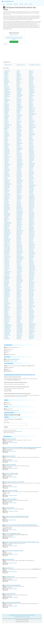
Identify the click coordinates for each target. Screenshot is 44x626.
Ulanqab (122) (19, 276)
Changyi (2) (6, 90)
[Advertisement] (22, 52)
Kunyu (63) (31, 176)
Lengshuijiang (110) (7, 183)
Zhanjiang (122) (19, 327)
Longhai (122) (6, 197)
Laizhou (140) (31, 178)
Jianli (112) (6, 158)
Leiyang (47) (6, 182)
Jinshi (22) (31, 167)
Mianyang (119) (7, 209)
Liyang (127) (6, 196)
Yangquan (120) (32, 306)
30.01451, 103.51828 (12, 451)
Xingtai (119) (31, 295)
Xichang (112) (6, 293)
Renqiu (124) (19, 237)
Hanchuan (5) (6, 134)
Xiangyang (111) (7, 290)
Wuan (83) (31, 280)
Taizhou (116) (6, 266)
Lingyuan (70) (6, 191)
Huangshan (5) (7, 149)
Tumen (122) (6, 274)
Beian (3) (18, 80)
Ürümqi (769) (31, 276)
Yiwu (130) (18, 314)
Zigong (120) (31, 336)
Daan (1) (18, 97)
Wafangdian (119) (7, 277)
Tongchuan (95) (19, 271)
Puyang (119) (31, 226)
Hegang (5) (31, 137)
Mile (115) (31, 209)
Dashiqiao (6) (19, 101)
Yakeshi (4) (6, 305)
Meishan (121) (31, 207)
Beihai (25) (31, 80)
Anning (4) (31, 72)
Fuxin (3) (30, 118)
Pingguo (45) (31, 223)
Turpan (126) (31, 274)
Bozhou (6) (31, 85)
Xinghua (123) (19, 294)
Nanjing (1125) (7, 214)
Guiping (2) (31, 128)
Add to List (14, 430)
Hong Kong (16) (19, 143)
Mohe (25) (6, 212)
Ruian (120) (31, 239)
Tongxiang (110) (32, 273)
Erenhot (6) (31, 112)
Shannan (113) (31, 246)
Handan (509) (19, 134)
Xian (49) (18, 288)
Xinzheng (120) (19, 301)
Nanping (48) (31, 214)
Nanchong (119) (19, 213)
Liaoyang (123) (31, 186)
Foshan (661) (19, 116)
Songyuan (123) (19, 260)
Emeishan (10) (31, 111)
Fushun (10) (19, 118)
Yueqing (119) (19, 319)
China (6, 44)
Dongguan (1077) (32, 107)
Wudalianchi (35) (32, 282)
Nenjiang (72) (31, 217)
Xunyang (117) (6, 304)
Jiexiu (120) (6, 161)
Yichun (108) (31, 310)
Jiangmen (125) (32, 155)
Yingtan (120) (31, 312)
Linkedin (20, 616)
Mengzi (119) (31, 208)
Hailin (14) (18, 132)
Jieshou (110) (31, 160)
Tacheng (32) (6, 263)
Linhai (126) (19, 191)
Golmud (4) (31, 123)
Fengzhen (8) (31, 115)
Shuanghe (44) (31, 256)
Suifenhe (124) (7, 261)
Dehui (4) (30, 102)
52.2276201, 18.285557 (13, 476)
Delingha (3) (6, 104)
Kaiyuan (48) (31, 172)
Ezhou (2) (18, 113)
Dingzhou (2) (6, 107)
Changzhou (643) (7, 91)
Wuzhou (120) (31, 287)
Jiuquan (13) (19, 170)
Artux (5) (5, 75)
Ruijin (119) (19, 240)
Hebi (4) (30, 135)
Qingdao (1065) (7, 230)
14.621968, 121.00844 (12, 502)
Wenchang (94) (19, 279)
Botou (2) (18, 85)
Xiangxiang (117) (32, 289)
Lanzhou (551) (6, 181)
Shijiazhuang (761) (32, 253)
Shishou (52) (19, 255)
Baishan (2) (6, 76)
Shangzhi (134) (19, 246)
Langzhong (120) (20, 180)
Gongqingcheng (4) (7, 124)
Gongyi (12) (19, 124)
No (7, 420)
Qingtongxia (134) (20, 230)
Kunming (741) (7, 176)
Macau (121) (19, 204)
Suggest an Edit (19, 431)
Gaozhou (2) (6, 123)
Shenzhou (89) (31, 252)
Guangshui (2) (6, 127)
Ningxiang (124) (19, 219)
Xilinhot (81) (31, 293)
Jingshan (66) (31, 165)
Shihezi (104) (19, 253)
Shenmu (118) (31, 251)
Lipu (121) (18, 193)
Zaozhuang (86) (19, 323)
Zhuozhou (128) (19, 334)
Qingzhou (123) (32, 231)
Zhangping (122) (7, 326)
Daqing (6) (6, 101)
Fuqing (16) (6, 118)
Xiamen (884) (6, 288)
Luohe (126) (19, 202)
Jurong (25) (19, 171)
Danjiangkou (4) (7, 100)
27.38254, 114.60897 (13, 361)
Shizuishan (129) (7, 256)
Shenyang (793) (7, 252)
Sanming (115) (19, 242)
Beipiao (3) (31, 81)
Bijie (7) (18, 84)
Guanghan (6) (31, 126)
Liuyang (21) (19, 194)
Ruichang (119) (7, 240)
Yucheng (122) (6, 319)
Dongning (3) (6, 108)
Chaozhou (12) (7, 92)
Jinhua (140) (31, 166)
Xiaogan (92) (19, 292)
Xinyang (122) (19, 300)
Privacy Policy (23, 615)
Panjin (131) (19, 220)
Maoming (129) (7, 207)
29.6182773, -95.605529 (13, 486)
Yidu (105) (6, 311)
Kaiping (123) (19, 172)
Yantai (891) (19, 309)
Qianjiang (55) (31, 228)
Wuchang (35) (6, 282)
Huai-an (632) (31, 145)
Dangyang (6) (31, 99)
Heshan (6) (6, 140)
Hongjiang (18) (7, 144)
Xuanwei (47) (19, 303)
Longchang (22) (19, 196)
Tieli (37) (6, 269)
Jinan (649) (6, 162)
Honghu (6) (31, 143)
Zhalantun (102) (32, 323)
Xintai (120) (19, 299)
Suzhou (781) (31, 262)
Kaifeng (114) (31, 171)
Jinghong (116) (32, 164)
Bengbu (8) (31, 83)
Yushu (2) (30, 321)
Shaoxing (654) (7, 250)
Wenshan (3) (6, 280)
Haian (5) (6, 131)
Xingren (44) (19, 295)
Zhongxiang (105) (32, 331)
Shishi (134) (6, 255)
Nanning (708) (19, 214)
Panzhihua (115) (7, 221)
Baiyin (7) (18, 76)
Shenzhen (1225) (20, 252)
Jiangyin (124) (19, 156)
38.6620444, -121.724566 (13, 554)
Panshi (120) (31, 220)
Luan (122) (18, 199)
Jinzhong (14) (6, 169)
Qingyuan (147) (7, 231)
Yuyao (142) (19, 322)
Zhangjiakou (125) (32, 325)
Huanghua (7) (31, 148)
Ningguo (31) (6, 219)
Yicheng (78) (19, 310)
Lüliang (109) (31, 201)
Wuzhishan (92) (7, 287)
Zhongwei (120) (19, 331)
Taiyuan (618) (31, 264)
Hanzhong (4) (6, 135)
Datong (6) (31, 101)
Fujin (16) (18, 117)
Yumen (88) (31, 320)
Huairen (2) (6, 148)
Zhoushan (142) (19, 332)
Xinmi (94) (31, 298)
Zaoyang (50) (6, 323)
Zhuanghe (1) (31, 332)
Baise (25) (31, 75)
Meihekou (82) (19, 207)
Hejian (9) (18, 138)
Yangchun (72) (6, 306)
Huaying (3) (31, 149)
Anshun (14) (6, 74)
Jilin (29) (30, 161)
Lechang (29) (31, 181)
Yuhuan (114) (6, 320)
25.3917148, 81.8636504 (13, 442)
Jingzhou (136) (19, 166)
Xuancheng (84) (7, 303)
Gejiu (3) (18, 123)
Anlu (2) (18, 72)
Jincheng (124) (31, 162)
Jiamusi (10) (31, 154)
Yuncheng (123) (7, 321)
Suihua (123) (19, 261)
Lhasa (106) (31, 183)
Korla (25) (31, 175)
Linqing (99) (31, 191)
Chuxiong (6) (19, 96)
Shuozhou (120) (19, 258)
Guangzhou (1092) (32, 127)
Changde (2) (6, 88)
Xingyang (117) (7, 296)
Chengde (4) (19, 92)
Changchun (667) (32, 86)
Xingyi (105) (19, 296)
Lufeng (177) (6, 201)
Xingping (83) (6, 295)
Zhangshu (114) (19, 326)
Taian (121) (19, 263)
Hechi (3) (6, 137)
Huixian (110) (31, 150)
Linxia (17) (6, 192)
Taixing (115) (19, 264)
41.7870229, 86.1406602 (13, 571)
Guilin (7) (18, 128)
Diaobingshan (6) (20, 106)
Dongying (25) (19, 110)
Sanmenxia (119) (7, 242)
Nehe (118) (6, 217)
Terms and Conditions (31, 615)
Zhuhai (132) (19, 333)
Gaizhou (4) (6, 121)
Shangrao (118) (32, 245)
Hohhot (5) (6, 143)
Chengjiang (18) (7, 94)
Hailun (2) (31, 132)
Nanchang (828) (7, 213)
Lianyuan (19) (19, 185)
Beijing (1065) (6, 81)
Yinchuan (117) (19, 311)
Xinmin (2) (6, 299)
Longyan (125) (31, 198)
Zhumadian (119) (7, 334)
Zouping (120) (6, 338)
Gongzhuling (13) (32, 124)
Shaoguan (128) (7, 248)
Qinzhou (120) (31, 233)
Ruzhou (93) (19, 241)
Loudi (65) (6, 199)
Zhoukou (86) (6, 332)
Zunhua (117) (19, 338)
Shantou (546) (6, 247)
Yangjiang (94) (19, 306)
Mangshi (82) (19, 206)
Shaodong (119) (32, 247)
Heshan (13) (19, 140)
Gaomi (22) (6, 122)
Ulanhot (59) (6, 276)
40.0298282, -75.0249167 (13, 606)
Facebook (16, 616)
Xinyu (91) (6, 301)
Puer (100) (31, 225)
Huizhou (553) (6, 151)
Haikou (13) (6, 132)
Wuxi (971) (6, 285)
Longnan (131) (7, 198)
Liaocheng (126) (19, 186)
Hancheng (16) (31, 133)
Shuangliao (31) (7, 257)
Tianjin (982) (19, 268)
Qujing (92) (19, 236)
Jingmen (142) (19, 165)
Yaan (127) (31, 304)
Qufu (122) (6, 236)
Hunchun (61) (19, 153)
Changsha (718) (19, 89)
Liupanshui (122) (7, 194)
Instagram (28, 616)
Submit (6, 426)
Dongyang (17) (7, 110)
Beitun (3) (6, 83)
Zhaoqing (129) (7, 328)
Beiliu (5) (18, 81)
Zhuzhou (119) (31, 334)
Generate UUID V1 (14, 41)
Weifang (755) (6, 278)
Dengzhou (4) (6, 105)
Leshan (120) (19, 183)
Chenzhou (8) (19, 94)
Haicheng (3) (19, 131)
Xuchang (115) (31, 303)
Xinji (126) (6, 298)
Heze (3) (5, 142)
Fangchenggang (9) (32, 113)
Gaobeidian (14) (32, 121)
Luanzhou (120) (32, 199)
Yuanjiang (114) (19, 317)
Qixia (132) (18, 235)
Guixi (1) (5, 129)
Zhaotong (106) (19, 328)
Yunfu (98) (18, 321)
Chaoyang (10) (31, 91)
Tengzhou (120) (32, 267)
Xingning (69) (31, 294)
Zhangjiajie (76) (19, 325)
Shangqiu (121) (19, 245)
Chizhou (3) (6, 95)
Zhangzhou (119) (7, 327)
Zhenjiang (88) (19, 330)
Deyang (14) (31, 105)
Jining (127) (6, 167)
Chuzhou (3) (31, 96)
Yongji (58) (18, 316)
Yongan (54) (31, 315)
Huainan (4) (31, 147)
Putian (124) (19, 226)
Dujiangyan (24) (32, 110)
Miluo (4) (6, 210)
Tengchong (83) (19, 267)
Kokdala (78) (19, 175)
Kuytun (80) (19, 177)
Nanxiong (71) (19, 215)
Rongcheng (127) (7, 239)
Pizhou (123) (19, 225)
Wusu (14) (18, 284)
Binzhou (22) (31, 84)
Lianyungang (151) (32, 185)
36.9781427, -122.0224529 (13, 460)
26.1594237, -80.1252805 (13, 468)
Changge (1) (19, 88)
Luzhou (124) (31, 203)
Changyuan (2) (19, 90)
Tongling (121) (31, 272)
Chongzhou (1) (31, 95)
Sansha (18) (31, 242)
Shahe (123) (19, 244)
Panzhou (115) (19, 221)
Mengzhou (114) (20, 208)
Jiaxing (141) (6, 160)
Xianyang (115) (7, 292)
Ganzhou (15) (19, 121)
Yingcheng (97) (31, 311)
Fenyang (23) (6, 116)
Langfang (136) (7, 180)
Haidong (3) (31, 131)
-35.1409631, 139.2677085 (13, 511)
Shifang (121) (6, 253)
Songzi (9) (31, 260)
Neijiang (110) (19, 217)
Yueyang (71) (31, 319)
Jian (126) (6, 155)
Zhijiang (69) (31, 330)
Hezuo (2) (31, 142)
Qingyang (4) (31, 230)
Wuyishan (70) (31, 285)
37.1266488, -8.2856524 (13, 495)
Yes (5, 420)
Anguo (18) (31, 70)
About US (21, 4)
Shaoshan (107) (19, 248)
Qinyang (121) (19, 233)
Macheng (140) (31, 204)
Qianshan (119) (7, 229)
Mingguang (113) (20, 210)
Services (26, 4)
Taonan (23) (6, 267)
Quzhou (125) (31, 236)
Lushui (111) (19, 203)
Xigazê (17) (19, 293)
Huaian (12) (19, 145)
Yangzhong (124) (7, 307)
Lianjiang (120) (7, 185)
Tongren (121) (6, 273)
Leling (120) (31, 182)
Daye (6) (5, 102)
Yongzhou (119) (7, 317)
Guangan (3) (6, 126)
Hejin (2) (30, 138)
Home (4, 4)
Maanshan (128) (7, 204)
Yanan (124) (19, 305)
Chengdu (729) (31, 92)
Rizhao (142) (31, 237)
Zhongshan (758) (7, 331)
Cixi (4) (5, 97)
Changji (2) (31, 88)
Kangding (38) (6, 174)
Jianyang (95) (31, 158)
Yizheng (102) (19, 315)
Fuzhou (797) (31, 119)
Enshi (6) (18, 112)
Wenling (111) (31, 279)
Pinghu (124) (6, 224)
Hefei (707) (19, 137)
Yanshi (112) (6, 309)
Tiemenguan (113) (32, 269)
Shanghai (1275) (32, 244)
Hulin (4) (18, 151)
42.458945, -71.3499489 (13, 588)
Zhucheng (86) (7, 333)
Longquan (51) (19, 198)
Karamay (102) (19, 174)
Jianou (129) (19, 158)
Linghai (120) (19, 190)
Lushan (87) (6, 203)
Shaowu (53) (31, 248)
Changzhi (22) (31, 90)
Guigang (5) (6, 128)
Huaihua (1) (19, 147)
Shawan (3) (31, 250)
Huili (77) (18, 150)
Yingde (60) (6, 312)
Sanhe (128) (31, 241)
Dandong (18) (19, 99)
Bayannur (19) (19, 79)
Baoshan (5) (19, 78)
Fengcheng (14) (19, 115)
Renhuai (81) (6, 237)
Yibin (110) (31, 309)
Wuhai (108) (19, 283)
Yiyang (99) (6, 315)
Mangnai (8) (6, 206)
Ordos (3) (6, 220)
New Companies (10, 4)
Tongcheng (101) (7, 271)
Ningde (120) (31, 218)
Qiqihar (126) (31, 234)
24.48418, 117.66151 (12, 537)
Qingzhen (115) (19, 231)
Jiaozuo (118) (31, 159)
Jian (4, 44)
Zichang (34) (19, 336)
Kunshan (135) (19, 176)
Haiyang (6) (19, 133)
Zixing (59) (6, 337)
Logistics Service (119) (21, 64)
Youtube (23, 616)
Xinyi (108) (31, 300)
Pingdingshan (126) (7, 223)
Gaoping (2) (19, 122)
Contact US (18, 615)
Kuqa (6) (5, 177)
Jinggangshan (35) (20, 164)
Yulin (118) (18, 320)
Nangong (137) (31, 213)
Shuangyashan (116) (20, 257)
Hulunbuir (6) (6, 153)
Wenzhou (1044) (20, 280)
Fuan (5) (30, 116)
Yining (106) (6, 314)
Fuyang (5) (6, 119)
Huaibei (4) (6, 147)
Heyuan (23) (31, 140)
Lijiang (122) (31, 187)
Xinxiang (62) (31, 299)
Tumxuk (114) (19, 274)
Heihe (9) (6, 138)
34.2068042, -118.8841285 (13, 597)
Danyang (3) (19, 100)
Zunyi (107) (31, 338)
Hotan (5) (18, 144)
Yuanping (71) (31, 317)
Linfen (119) (31, 188)
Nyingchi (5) (31, 219)
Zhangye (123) (31, 326)
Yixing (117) (31, 314)
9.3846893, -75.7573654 (13, 545)
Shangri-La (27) (7, 246)
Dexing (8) (18, 105)
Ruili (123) (31, 240)
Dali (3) (30, 97)
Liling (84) (6, 188)
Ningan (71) (6, 218)
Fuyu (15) (18, 119)
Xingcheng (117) (7, 294)
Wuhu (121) (6, 284)
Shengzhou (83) (19, 251)
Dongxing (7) (31, 108)
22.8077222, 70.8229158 (13, 580)
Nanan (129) (31, 212)
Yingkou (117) (19, 312)
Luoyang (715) (31, 202)
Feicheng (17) (6, 115)
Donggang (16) (19, 107)
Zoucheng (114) (32, 337)
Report (12, 432)
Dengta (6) (31, 104)
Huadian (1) (6, 145)
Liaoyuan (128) (7, 187)
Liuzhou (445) (31, 194)
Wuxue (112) (19, 285)
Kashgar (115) (31, 174)
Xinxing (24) (6, 300)
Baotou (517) (31, 78)
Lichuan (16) (19, 187)
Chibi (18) (30, 94)
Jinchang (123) (19, 162)
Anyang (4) (19, 74)
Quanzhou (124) (32, 235)
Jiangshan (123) (7, 156)
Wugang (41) (6, 283)
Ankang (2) (6, 72)
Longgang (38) (31, 196)
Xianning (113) (19, 290)
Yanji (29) (30, 307)
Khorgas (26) (6, 175)
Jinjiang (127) (19, 167)
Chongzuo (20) (7, 96)
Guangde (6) (19, 126)
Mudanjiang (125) (20, 212)
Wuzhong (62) (19, 287)
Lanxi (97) (31, 180)
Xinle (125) (18, 298)
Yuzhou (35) (31, 322)
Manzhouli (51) (31, 206)
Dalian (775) (6, 99)
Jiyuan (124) (6, 171)
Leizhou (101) (19, 182)
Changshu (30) (31, 89)
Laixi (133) (6, 178)
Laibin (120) (31, 177)
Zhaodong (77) (31, 327)
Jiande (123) (19, 155)
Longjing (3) (19, 197)
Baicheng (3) (19, 75)
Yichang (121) (6, 310)
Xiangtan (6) (19, 289)
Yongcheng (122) (7, 316)
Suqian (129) (19, 262)
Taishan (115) (6, 264)
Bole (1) (5, 85)
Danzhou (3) (31, 100)
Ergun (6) (6, 113)
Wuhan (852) (31, 283)
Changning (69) (7, 89)
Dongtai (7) (19, 108)
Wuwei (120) (31, 284)
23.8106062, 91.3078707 (13, 563)
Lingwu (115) (31, 190)
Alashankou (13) (7, 70)
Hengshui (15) (19, 139)
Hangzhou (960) (32, 134)
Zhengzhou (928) (7, 330)
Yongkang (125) (32, 316)
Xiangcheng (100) (7, 289)
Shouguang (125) (20, 256)
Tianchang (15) (7, 268)
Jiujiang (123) (6, 170)
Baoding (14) (31, 76)
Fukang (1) (31, 117)
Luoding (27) (6, 202)
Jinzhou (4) (19, 169)
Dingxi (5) (30, 106)
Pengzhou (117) (32, 221)
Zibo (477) (6, 336)
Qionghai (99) (6, 234)
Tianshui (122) (31, 268)
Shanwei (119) (19, 247)
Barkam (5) (6, 79)
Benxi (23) (6, 84)
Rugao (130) (19, 239)
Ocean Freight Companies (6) (34, 64)
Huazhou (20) (6, 150)
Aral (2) (30, 74)
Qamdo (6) (6, 228)
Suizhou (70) (6, 262)
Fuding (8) (6, 117)
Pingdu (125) (19, 223)
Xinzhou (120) (31, 301)
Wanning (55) (19, 277)
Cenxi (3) (18, 86)
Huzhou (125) (19, 154)
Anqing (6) (6, 73)
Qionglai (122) (19, 234)
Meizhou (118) (6, 208)
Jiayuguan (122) (19, 160)
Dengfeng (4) (19, 104)
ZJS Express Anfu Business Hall (13, 359)
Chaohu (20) (19, 91)
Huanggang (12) (20, 148)
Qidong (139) (31, 229)
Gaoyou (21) (31, 122)
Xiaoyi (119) (31, 292)
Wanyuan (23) (31, 277)
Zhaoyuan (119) (32, 328)
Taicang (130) (31, 263)
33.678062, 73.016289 (12, 529)
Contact (30, 4)
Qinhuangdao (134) (7, 233)
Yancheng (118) (32, 305)
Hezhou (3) (19, 142)
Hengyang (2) (31, 139)
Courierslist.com (8, 1)
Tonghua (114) (31, 271)
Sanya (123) (6, 244)
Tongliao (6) (19, 272)
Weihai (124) (19, 278)
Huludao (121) (31, 151)
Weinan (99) (6, 279)
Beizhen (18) (19, 83)
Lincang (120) (19, 188)
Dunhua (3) (6, 111)
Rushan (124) (6, 241)
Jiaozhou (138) (19, 159)
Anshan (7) (31, 73)
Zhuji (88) (30, 333)
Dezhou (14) (6, 106)
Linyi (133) (31, 192)
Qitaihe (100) (6, 235)
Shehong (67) (6, 251)
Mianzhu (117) (19, 209)
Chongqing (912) (20, 95)
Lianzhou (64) (6, 186)
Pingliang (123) (19, 224)
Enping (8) (6, 112)
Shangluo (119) (7, 245)
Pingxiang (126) (7, 225)
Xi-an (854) (31, 288)
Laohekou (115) (19, 181)
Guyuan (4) (31, 129)
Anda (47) (18, 70)
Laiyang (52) (19, 178)
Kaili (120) (6, 172)
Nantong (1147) (7, 215)
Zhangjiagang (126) (7, 325)
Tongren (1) (19, 273)
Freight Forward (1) (7, 64)
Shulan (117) (6, 258)
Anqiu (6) (18, 73)
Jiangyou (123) (31, 156)
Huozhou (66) (31, 153)
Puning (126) (6, 226)
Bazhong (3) (31, 79)
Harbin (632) (19, 135)
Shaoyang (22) (19, 250)
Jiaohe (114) (6, 159)
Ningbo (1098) (19, 218)
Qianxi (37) (19, 229)
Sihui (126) (31, 258)
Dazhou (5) (19, 102)
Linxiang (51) (19, 192)
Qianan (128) (19, 228)
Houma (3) (31, 144)
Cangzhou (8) (6, 86)
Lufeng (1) (18, 201)
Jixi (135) (30, 170)
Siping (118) (6, 260)
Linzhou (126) (6, 193)
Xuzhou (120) (19, 304)
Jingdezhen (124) (7, 164)
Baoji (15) (6, 78)
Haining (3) (6, 133)
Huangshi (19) (19, 149)
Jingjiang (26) (6, 165)
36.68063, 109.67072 (12, 519)
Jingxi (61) (6, 166)
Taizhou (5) (19, 266)
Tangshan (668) (32, 266)
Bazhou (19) (6, 80)
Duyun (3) (18, 111)
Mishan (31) (31, 210)
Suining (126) (31, 261)
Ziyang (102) (19, 337)
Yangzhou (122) (19, 307)
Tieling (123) (19, 269)
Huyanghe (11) (7, 154)
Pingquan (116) (32, 224)
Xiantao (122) (31, 290)
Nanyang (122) (31, 215)
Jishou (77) (31, 169)
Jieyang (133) (19, 161)
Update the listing (15, 410)
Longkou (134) (31, 197)
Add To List (16, 4)
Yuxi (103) (6, 322)
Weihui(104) (31, 278)
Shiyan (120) (31, 255)
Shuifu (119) (31, 257)
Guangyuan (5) (19, 127)
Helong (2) (6, 139)
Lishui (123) (31, 193)
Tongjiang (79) (7, 272)
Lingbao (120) (6, 190)
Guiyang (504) (19, 129)
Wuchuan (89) (19, 282)
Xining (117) (31, 296)
